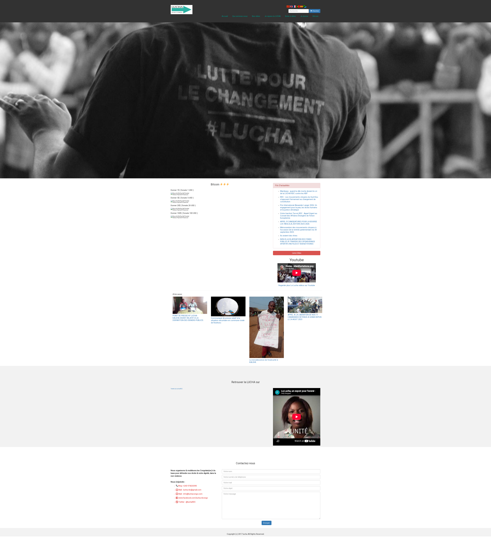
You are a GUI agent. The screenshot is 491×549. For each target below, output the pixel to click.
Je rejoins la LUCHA (273, 16)
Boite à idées (290, 16)
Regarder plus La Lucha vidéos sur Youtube (296, 285)
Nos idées (256, 16)
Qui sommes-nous (240, 16)
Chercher (315, 11)
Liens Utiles (296, 253)
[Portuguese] (298, 6)
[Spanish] (301, 6)
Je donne (304, 16)
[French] (295, 6)
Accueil (225, 16)
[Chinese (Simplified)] (288, 6)
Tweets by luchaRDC (177, 388)
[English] (291, 6)
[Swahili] (304, 6)
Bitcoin (315, 16)
